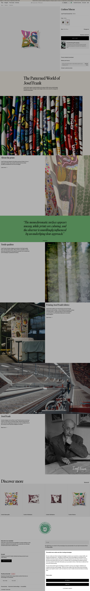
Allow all (67, 580)
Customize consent (67, 588)
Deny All (67, 584)
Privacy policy (49, 575)
